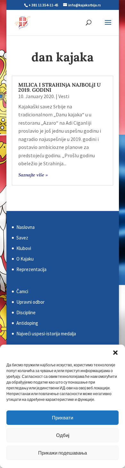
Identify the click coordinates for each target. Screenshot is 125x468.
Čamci (22, 291)
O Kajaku (25, 259)
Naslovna (25, 227)
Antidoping (27, 323)
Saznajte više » (33, 174)
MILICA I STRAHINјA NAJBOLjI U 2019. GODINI (59, 87)
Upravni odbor (30, 302)
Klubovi (23, 248)
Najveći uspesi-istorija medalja (46, 334)
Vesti (63, 96)
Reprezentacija (31, 269)
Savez (22, 238)
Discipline (26, 312)
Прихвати (62, 418)
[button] (115, 352)
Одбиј (62, 435)
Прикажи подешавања (62, 453)
